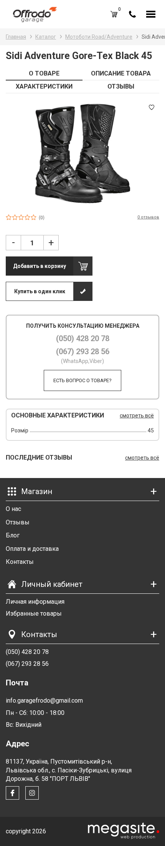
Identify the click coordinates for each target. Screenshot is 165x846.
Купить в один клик (39, 291)
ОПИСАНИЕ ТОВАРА (121, 73)
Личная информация (35, 601)
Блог (13, 535)
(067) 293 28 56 (82, 351)
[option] (82, 153)
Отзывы (18, 522)
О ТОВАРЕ (44, 73)
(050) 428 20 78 (82, 338)
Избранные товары (34, 613)
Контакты (20, 561)
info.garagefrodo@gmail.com (44, 700)
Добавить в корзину (39, 266)
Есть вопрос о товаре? (82, 380)
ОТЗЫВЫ (120, 86)
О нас (13, 509)
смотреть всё (137, 415)
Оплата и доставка (32, 548)
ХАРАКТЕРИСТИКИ (44, 86)
